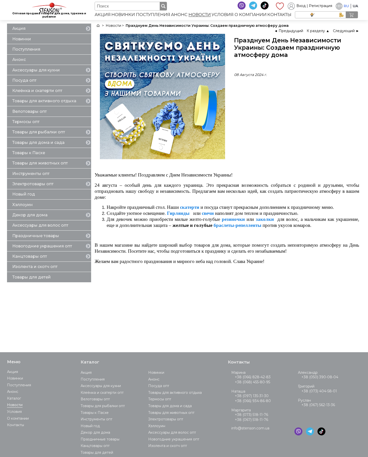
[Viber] (242, 6)
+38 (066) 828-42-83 (253, 377)
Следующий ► (346, 31)
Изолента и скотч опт (35, 266)
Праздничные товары (35, 235)
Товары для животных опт (40, 163)
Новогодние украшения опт (42, 246)
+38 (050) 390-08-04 (319, 377)
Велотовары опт (29, 111)
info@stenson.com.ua (250, 428)
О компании (251, 15)
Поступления (153, 15)
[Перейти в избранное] (280, 6)
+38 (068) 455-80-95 (252, 382)
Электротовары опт (33, 183)
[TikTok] (265, 6)
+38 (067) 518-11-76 (251, 419)
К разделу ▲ (318, 31)
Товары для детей (31, 277)
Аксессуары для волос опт (40, 225)
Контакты (279, 15)
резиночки (233, 219)
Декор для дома (30, 215)
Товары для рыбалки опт (38, 132)
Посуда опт (24, 80)
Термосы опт (26, 121)
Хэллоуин (22, 204)
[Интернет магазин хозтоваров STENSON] (98, 26)
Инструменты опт (31, 173)
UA (355, 6)
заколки (265, 219)
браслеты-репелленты (237, 225)
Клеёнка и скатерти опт (37, 90)
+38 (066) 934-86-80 (253, 401)
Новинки (123, 15)
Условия (223, 15)
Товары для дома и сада (38, 142)
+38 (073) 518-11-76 (251, 414)
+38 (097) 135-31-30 (252, 396)
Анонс (179, 15)
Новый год (23, 194)
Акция (103, 15)
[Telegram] (253, 6)
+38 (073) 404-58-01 (319, 391)
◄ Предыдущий (288, 31)
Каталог (14, 398)
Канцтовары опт (29, 256)
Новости (200, 15)
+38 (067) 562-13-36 (318, 405)
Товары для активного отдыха (44, 101)
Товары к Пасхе (28, 152)
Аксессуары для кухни (36, 70)
